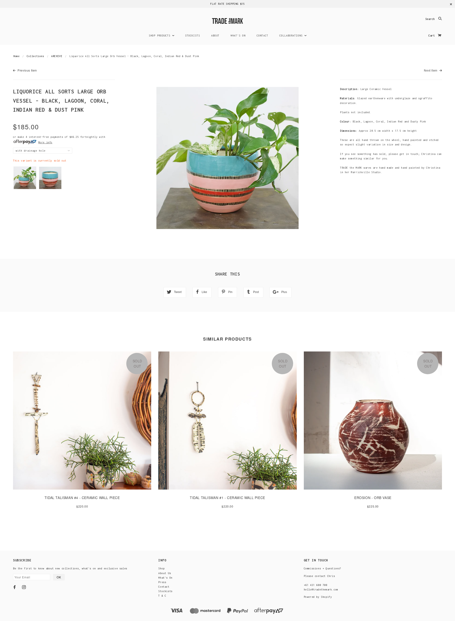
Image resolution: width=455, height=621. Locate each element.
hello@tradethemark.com (321, 589)
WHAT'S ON (238, 35)
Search (430, 19)
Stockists (165, 591)
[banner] (227, 20)
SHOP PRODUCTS (160, 35)
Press (162, 582)
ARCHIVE (56, 56)
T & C (162, 595)
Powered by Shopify (318, 596)
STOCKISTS (192, 35)
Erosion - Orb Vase (372, 497)
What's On (165, 577)
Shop (161, 568)
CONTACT (262, 35)
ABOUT (215, 35)
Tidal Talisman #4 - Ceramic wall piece (82, 497)
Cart (432, 35)
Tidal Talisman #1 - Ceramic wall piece (227, 497)
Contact (163, 586)
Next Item (431, 70)
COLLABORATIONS (291, 35)
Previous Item (27, 70)
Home (16, 56)
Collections (35, 56)
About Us (164, 573)
